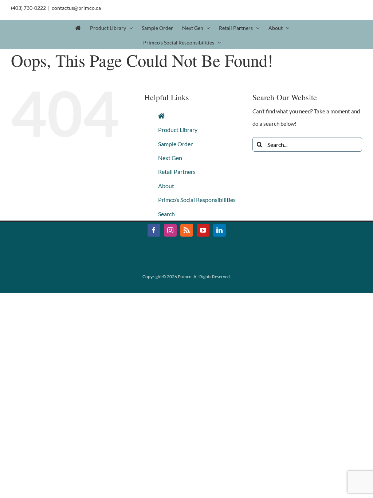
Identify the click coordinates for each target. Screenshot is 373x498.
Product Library (177, 129)
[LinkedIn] (219, 230)
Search (166, 213)
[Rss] (186, 230)
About (166, 185)
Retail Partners (177, 171)
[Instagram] (170, 230)
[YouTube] (203, 230)
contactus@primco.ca (76, 8)
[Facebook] (154, 230)
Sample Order (175, 143)
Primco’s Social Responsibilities (197, 199)
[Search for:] (307, 143)
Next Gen (170, 157)
